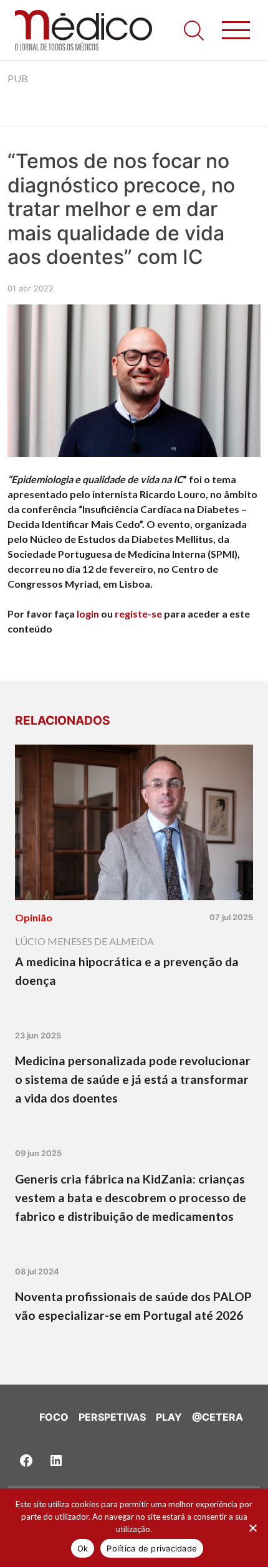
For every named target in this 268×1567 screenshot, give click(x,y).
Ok (83, 1548)
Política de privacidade (152, 1548)
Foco (54, 1417)
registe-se (138, 613)
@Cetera (217, 1417)
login (88, 613)
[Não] (252, 1528)
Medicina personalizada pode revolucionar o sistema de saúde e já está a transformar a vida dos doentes (133, 1079)
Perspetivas (112, 1417)
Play (169, 1417)
